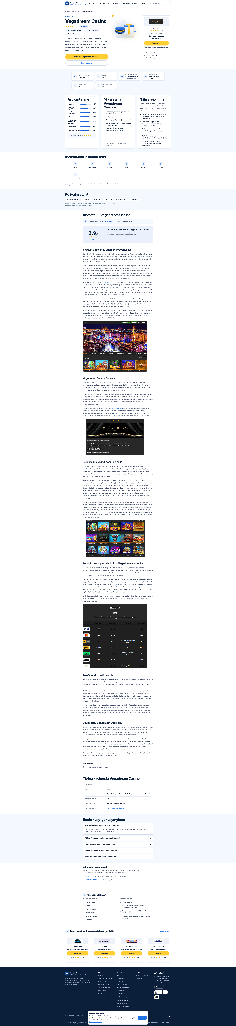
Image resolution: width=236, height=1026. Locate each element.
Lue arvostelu (86, 63)
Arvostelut (126, 3)
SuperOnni (78, 946)
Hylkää (133, 1018)
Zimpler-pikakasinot (123, 1006)
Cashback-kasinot (123, 1000)
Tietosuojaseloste (104, 987)
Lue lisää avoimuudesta (76, 1024)
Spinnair (104, 946)
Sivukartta (101, 997)
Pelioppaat (139, 978)
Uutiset (142, 3)
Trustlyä (115, 584)
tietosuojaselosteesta (95, 1022)
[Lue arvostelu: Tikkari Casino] (131, 941)
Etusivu (91, 3)
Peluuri (158, 987)
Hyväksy (142, 1018)
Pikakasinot (120, 978)
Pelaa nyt (155, 43)
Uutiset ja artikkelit (142, 975)
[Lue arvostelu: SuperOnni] (77, 941)
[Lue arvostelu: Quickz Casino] (158, 941)
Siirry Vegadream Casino (115, 808)
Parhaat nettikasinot (123, 987)
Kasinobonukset (122, 997)
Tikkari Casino (131, 946)
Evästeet (101, 994)
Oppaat (134, 3)
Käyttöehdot (102, 990)
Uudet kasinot (121, 994)
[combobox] (160, 3)
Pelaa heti (77, 953)
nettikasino (108, 282)
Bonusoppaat (140, 982)
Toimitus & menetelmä (105, 978)
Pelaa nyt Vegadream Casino (85, 57)
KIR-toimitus (108, 221)
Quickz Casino (158, 946)
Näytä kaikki (164, 931)
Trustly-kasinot (122, 1003)
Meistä (100, 975)
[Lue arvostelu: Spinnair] (104, 941)
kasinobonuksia (116, 408)
